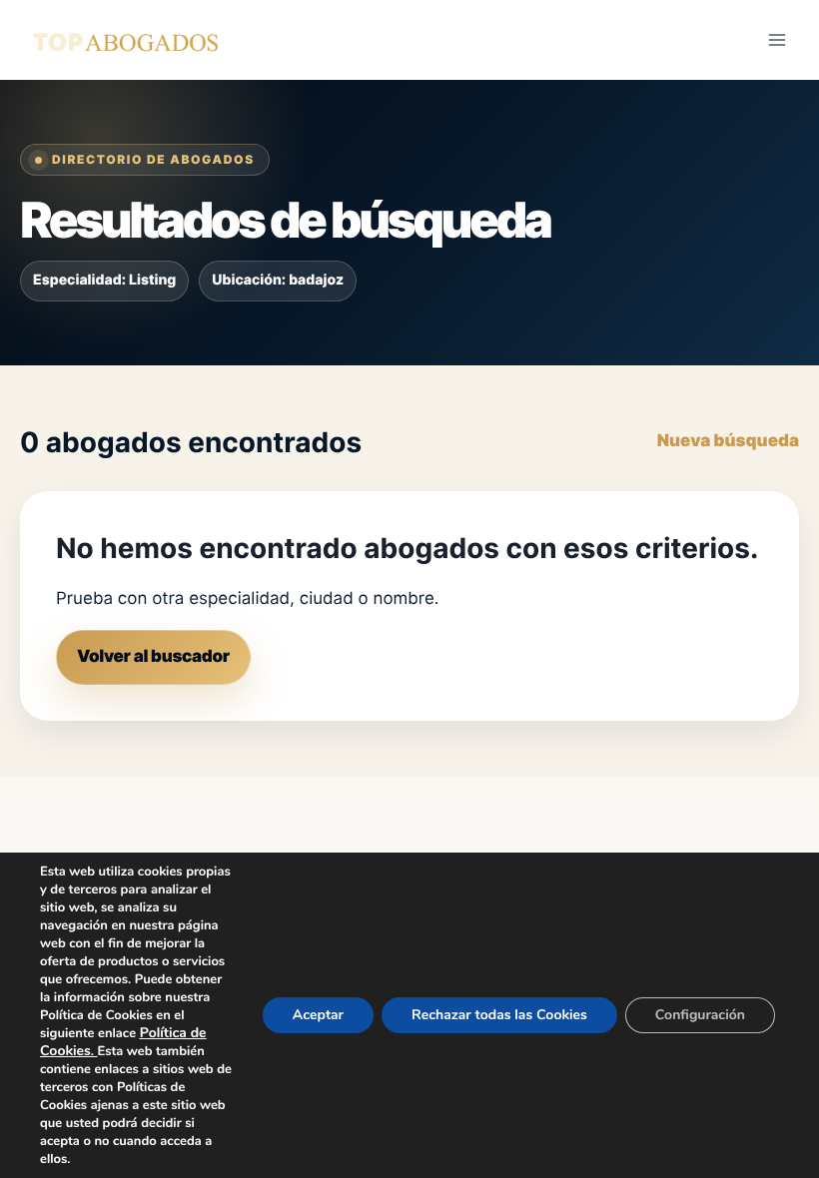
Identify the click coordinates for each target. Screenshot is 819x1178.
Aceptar (318, 1014)
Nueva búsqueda (728, 441)
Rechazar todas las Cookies (499, 1014)
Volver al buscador (153, 657)
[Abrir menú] (776, 39)
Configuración (700, 1014)
